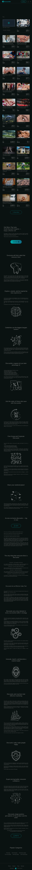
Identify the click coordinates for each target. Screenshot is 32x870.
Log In (16, 525)
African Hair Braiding (8, 854)
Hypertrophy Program (16, 854)
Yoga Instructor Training (22, 852)
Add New (23, 1)
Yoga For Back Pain (14, 852)
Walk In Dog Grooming (23, 854)
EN (30, 1)
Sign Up (17, 835)
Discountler (7, 1)
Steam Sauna (8, 852)
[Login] (28, 2)
